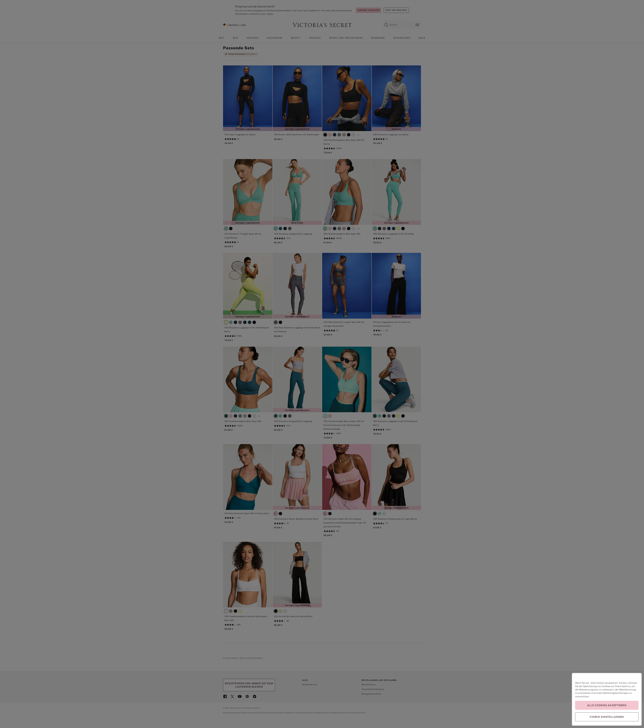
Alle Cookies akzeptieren (607, 705)
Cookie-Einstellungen (607, 716)
